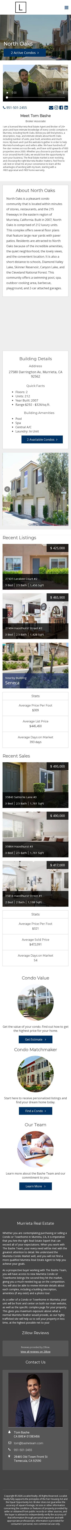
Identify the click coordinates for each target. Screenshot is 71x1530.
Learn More (34, 1186)
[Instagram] (56, 107)
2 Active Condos (23, 52)
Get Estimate (34, 1039)
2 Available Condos (40, 439)
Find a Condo (34, 1111)
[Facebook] (61, 107)
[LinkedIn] (66, 107)
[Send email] (51, 107)
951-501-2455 (16, 107)
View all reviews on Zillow (35, 1351)
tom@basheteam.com (28, 1443)
